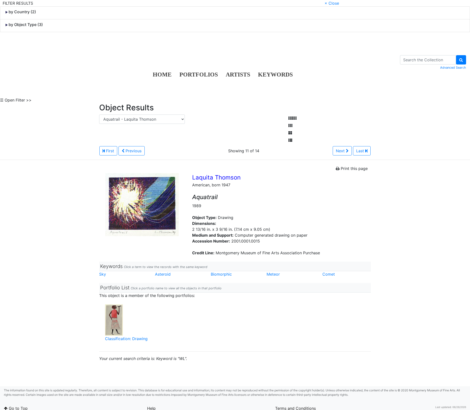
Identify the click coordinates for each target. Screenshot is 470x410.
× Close (332, 3)
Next (341, 150)
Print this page (354, 168)
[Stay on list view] (290, 140)
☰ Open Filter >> (16, 100)
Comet (328, 274)
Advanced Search (453, 67)
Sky (102, 274)
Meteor (273, 274)
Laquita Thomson (216, 177)
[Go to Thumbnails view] (290, 125)
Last (360, 150)
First (109, 150)
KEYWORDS (275, 74)
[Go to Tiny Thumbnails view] (292, 118)
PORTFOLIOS (198, 74)
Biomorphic (221, 274)
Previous (132, 150)
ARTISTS (238, 74)
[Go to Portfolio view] (290, 133)
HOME (162, 74)
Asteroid (163, 274)
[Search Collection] (461, 59)
